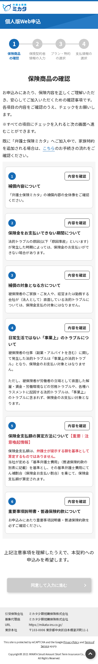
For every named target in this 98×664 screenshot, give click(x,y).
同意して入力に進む (49, 585)
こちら (49, 148)
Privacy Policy (71, 642)
